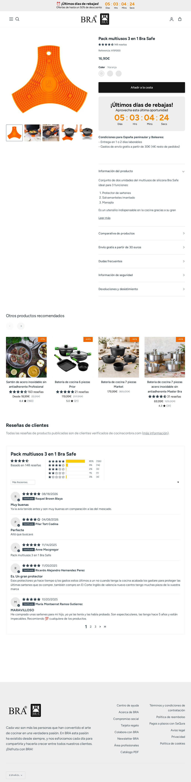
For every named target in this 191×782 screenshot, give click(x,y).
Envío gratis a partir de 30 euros (119, 247)
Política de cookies (172, 743)
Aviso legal (178, 730)
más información (155, 433)
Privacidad (178, 737)
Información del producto (115, 171)
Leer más (104, 218)
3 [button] (95, 626)
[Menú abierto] (11, 19)
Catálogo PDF (129, 752)
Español (14, 775)
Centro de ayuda (128, 705)
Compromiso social (126, 719)
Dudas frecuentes (110, 261)
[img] (31, 494)
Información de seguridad (115, 275)
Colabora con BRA (127, 732)
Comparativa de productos (116, 233)
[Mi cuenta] (171, 19)
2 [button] (91, 626)
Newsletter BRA (128, 738)
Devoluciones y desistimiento (118, 289)
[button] (106, 44)
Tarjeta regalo (130, 725)
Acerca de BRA (129, 712)
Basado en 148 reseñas (26, 465)
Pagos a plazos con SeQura (167, 723)
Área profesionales (126, 745)
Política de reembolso (170, 717)
